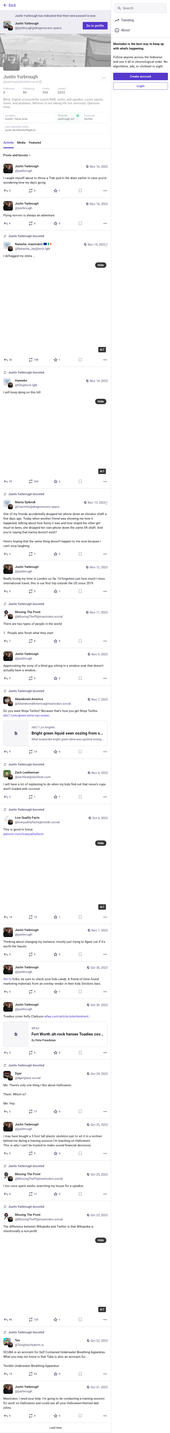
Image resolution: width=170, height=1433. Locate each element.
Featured (35, 142)
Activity (8, 142)
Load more (55, 1427)
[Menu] (104, 78)
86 (25, 92)
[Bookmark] (80, 190)
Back (12, 5)
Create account (140, 76)
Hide (101, 265)
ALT (102, 349)
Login (140, 86)
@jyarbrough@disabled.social (20, 81)
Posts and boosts (15, 155)
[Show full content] (76, 119)
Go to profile (95, 26)
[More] (105, 190)
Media (21, 142)
